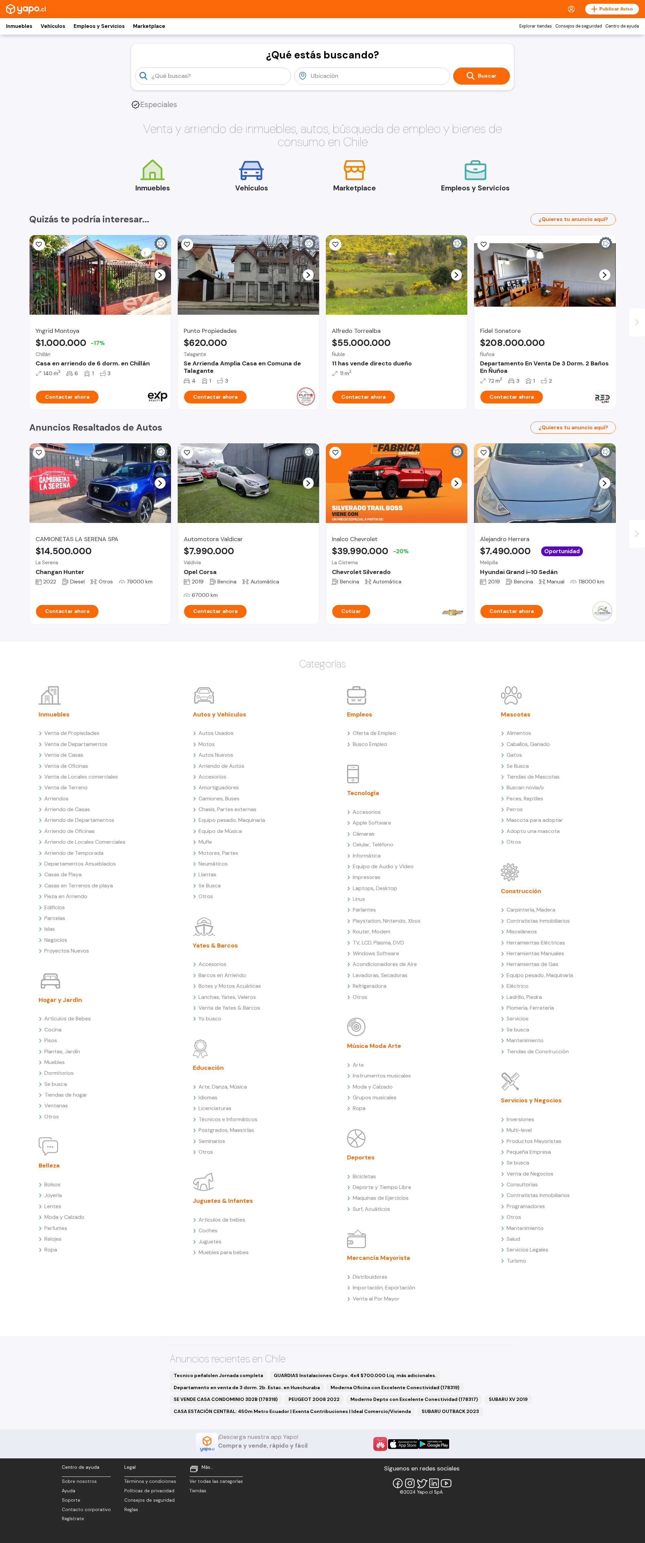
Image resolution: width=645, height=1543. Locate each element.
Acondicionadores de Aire (385, 964)
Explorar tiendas (535, 26)
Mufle (205, 841)
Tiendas (197, 1491)
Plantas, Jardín (62, 1051)
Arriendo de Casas (67, 809)
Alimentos (519, 733)
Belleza (49, 1165)
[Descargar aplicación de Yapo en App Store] (403, 1444)
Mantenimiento (525, 1040)
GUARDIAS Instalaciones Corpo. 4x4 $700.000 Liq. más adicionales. (355, 1375)
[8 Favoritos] (483, 244)
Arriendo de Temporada (73, 852)
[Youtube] (446, 1483)
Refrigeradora (369, 985)
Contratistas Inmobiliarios (538, 920)
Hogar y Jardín (60, 1000)
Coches (208, 1230)
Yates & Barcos (215, 945)
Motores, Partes (218, 852)
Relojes (52, 1238)
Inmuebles (19, 26)
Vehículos (53, 26)
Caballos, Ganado (528, 744)
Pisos (50, 1040)
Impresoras (366, 877)
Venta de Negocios (530, 1173)
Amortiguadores (219, 787)
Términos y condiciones (150, 1481)
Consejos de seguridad (578, 26)
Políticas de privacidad (149, 1491)
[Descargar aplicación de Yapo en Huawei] (380, 1444)
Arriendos (56, 798)
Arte (358, 1064)
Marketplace (149, 26)
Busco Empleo (370, 744)
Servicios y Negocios (531, 1100)
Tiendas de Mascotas (533, 776)
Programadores (526, 1206)
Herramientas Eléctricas (536, 942)
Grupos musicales (374, 1097)
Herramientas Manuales (535, 953)
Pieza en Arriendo (65, 896)
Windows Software (376, 953)
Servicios (517, 1018)
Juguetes (210, 1241)
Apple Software (372, 822)
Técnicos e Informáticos (228, 1119)
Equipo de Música (220, 831)
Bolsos (52, 1184)
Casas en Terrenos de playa (78, 885)
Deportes (361, 1157)
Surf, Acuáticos (371, 1209)
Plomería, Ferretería (530, 1007)
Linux (359, 898)
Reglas (131, 1509)
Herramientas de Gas (532, 964)
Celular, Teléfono (373, 844)
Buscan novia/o (525, 787)
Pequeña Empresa (529, 1151)
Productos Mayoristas (534, 1141)
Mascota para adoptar (535, 820)
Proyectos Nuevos (66, 950)
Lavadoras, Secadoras (380, 975)
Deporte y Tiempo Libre (382, 1187)
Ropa (50, 1249)
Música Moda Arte (374, 1046)
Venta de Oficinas (66, 765)
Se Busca (210, 885)
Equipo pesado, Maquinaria (232, 820)
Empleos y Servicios (99, 26)
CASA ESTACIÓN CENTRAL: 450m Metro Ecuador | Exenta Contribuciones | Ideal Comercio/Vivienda (292, 1411)
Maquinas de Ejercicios (380, 1197)
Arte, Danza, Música (223, 1086)
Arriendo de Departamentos (79, 820)
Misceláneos (522, 931)
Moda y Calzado (64, 1217)
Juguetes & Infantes (223, 1201)
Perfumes (55, 1228)
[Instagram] (410, 1483)
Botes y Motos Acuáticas (230, 985)
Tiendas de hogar (65, 1094)
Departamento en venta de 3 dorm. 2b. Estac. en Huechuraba (247, 1387)
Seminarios (212, 1141)
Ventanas (56, 1105)
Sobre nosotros (79, 1481)
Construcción (521, 891)
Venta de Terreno (66, 787)
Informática (367, 855)
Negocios (55, 939)
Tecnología (363, 793)
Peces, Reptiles (525, 798)
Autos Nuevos (216, 754)
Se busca (55, 1084)
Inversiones (520, 1119)
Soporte (71, 1500)
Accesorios (212, 776)
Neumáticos (213, 863)
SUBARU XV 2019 (508, 1399)
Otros (51, 1116)
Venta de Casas (63, 754)
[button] (160, 274)
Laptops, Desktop (375, 888)
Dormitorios (59, 1072)
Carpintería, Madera (531, 909)
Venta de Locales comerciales (81, 776)
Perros (515, 809)
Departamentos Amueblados (80, 863)
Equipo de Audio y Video (383, 866)
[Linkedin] (434, 1483)
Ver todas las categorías (216, 1481)
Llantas (207, 874)
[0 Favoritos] (335, 244)
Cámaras (364, 833)
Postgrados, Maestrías (226, 1130)
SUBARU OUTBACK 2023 (450, 1411)
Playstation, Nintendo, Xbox (387, 920)
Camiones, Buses (219, 798)
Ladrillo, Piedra (524, 997)
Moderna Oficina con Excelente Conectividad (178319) (395, 1387)
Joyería (53, 1195)
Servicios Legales (527, 1249)
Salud (513, 1238)
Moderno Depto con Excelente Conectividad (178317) (414, 1399)
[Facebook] (398, 1483)
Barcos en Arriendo (222, 975)
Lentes (52, 1206)
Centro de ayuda (622, 26)
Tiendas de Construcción (538, 1051)
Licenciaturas (215, 1108)
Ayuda (68, 1491)
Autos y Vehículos (219, 714)
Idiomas (208, 1097)
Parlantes (364, 909)
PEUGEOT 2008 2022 (314, 1399)
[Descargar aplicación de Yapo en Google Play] (434, 1444)
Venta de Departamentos (76, 744)
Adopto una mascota (533, 831)
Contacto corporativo (86, 1509)
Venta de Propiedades (71, 733)
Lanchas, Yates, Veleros (227, 997)
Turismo (516, 1260)
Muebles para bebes (224, 1252)
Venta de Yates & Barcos (229, 1007)
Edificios (54, 907)
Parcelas (54, 918)
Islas (49, 928)
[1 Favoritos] (39, 244)
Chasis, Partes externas (227, 809)
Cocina (52, 1029)
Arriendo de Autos (221, 765)
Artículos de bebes (222, 1219)
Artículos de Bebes (67, 1018)
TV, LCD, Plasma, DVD (378, 942)
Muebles (54, 1062)
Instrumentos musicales (382, 1075)
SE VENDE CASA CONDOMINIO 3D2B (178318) (226, 1399)
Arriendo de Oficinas (69, 831)
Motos (207, 744)
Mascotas (515, 714)
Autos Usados (216, 733)
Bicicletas (364, 1176)
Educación (208, 1068)
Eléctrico (517, 985)
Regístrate (73, 1519)
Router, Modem (371, 931)
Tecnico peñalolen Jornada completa (218, 1375)
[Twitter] (422, 1483)
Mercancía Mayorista (378, 1258)
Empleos (359, 714)
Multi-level (519, 1130)
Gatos (514, 754)
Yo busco (210, 1018)
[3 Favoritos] (39, 453)
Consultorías (522, 1184)
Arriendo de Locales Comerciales (84, 841)
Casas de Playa (63, 874)
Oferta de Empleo (374, 733)
